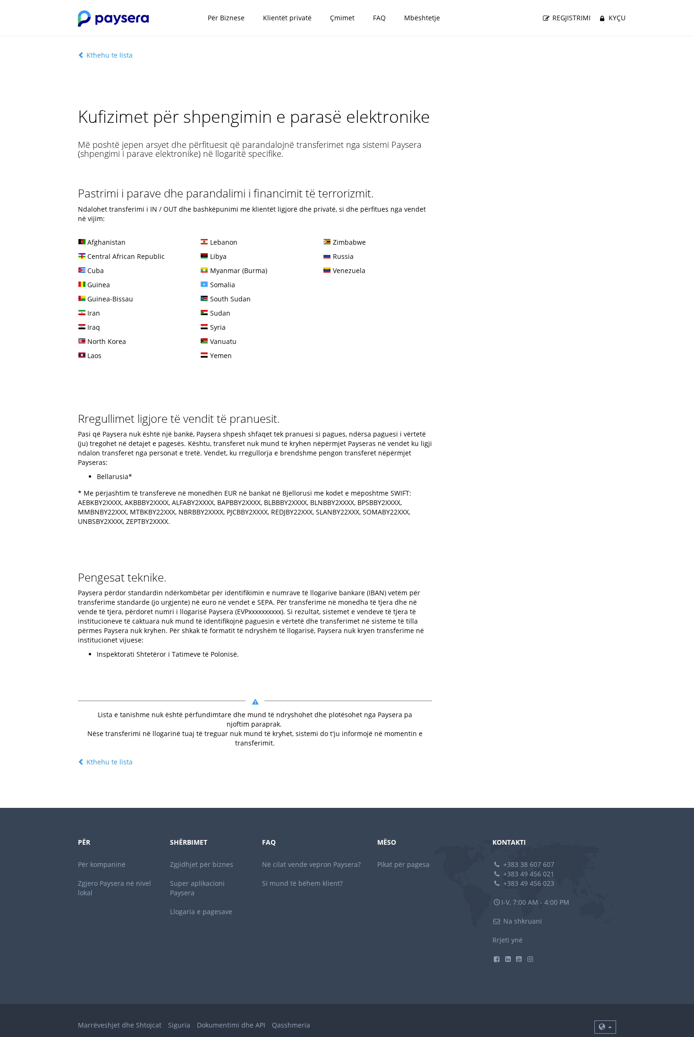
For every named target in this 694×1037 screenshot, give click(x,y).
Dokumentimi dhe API (231, 1024)
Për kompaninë (102, 864)
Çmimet (342, 17)
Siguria (179, 1024)
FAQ (379, 17)
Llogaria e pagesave (201, 911)
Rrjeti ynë (507, 939)
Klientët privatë (287, 17)
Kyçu (616, 17)
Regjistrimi (570, 17)
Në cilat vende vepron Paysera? (311, 864)
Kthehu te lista (109, 55)
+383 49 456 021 (527, 873)
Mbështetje (422, 17)
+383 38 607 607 (527, 864)
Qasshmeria (291, 1024)
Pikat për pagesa (403, 864)
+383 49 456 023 (527, 883)
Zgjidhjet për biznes (201, 864)
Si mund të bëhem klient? (302, 883)
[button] (605, 1027)
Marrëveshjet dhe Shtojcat (119, 1024)
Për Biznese (226, 17)
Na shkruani (521, 921)
